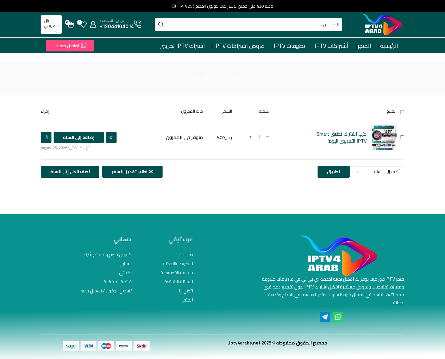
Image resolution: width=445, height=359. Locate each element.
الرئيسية (389, 45)
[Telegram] (325, 317)
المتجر (364, 45)
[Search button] (161, 24)
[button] (70, 45)
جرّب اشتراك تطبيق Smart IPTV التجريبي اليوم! (342, 137)
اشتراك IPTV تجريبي (182, 45)
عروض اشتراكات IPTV (239, 45)
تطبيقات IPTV (289, 45)
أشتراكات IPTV (332, 45)
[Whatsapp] (338, 317)
